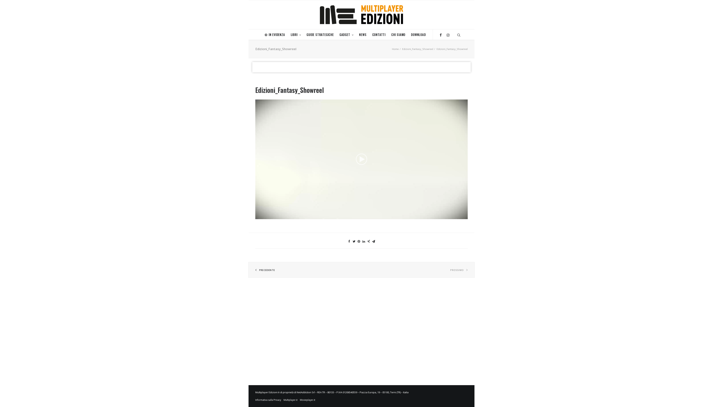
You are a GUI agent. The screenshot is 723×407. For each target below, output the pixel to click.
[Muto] (459, 216)
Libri (294, 34)
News (362, 34)
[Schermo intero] (464, 216)
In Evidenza (277, 34)
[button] (361, 159)
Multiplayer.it (290, 400)
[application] (361, 159)
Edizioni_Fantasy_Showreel (417, 49)
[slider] (358, 216)
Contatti (379, 34)
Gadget (344, 34)
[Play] (257, 216)
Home (395, 49)
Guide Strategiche (320, 34)
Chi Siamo (398, 34)
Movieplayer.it (307, 400)
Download (418, 34)
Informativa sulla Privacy (268, 400)
